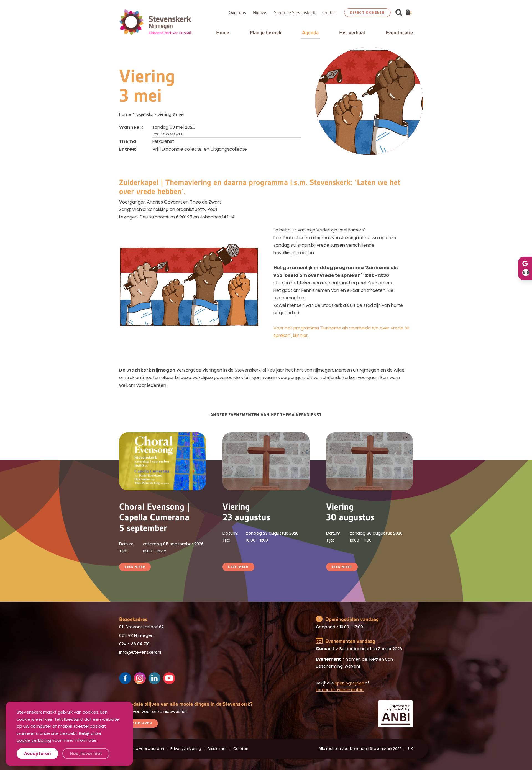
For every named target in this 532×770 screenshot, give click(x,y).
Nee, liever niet (86, 753)
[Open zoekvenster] (398, 12)
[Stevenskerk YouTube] (169, 678)
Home (222, 32)
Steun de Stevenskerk (294, 12)
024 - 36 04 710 (134, 644)
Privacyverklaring (185, 748)
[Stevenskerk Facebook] (125, 678)
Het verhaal (352, 32)
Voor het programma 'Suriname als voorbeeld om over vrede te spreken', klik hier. (341, 332)
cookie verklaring (34, 740)
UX (410, 748)
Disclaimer (217, 748)
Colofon (240, 748)
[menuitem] (125, 114)
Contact (329, 12)
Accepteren (37, 753)
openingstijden (349, 683)
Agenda (310, 32)
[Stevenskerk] (155, 22)
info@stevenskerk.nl (140, 652)
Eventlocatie (399, 32)
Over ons (237, 12)
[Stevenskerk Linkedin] (154, 678)
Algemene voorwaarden (141, 748)
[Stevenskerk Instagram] (140, 678)
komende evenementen (340, 689)
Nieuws (260, 12)
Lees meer (135, 567)
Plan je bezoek (266, 32)
